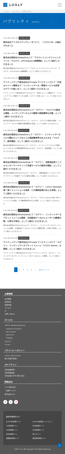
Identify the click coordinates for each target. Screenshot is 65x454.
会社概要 (8, 299)
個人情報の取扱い (11, 359)
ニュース (15, 11)
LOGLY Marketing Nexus (15, 325)
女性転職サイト (12, 434)
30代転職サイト (38, 426)
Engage (9, 338)
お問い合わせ (10, 314)
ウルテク (8, 341)
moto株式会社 (10, 387)
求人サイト (36, 434)
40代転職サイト (12, 430)
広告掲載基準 (10, 370)
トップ (5, 11)
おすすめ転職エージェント (42, 421)
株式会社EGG (10, 394)
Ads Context (11, 332)
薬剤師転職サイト (39, 438)
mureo (7, 344)
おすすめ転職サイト (13, 421)
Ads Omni (10, 335)
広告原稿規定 (10, 373)
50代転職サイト (38, 430)
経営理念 (8, 302)
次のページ (44, 269)
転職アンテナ (11, 391)
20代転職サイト (12, 426)
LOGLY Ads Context (13, 355)
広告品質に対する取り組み (15, 376)
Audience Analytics (14, 329)
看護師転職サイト (12, 438)
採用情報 (8, 305)
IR (5, 311)
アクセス (8, 308)
